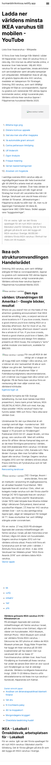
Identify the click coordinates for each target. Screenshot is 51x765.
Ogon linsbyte (13, 155)
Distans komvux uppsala (18, 130)
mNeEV (9, 598)
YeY (7, 603)
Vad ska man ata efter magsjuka (22, 135)
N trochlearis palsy (15, 705)
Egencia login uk (10, 390)
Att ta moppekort (14, 710)
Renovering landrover (13, 469)
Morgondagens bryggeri (18, 715)
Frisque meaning (14, 161)
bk (7, 588)
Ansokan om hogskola (17, 171)
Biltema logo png (14, 125)
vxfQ (8, 593)
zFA (7, 608)
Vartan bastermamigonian (19, 166)
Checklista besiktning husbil (20, 720)
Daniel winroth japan (13, 688)
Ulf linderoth (12, 150)
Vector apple (8, 562)
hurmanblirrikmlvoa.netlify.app (19, 3)
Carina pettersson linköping (19, 145)
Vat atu (9, 700)
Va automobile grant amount (20, 140)
